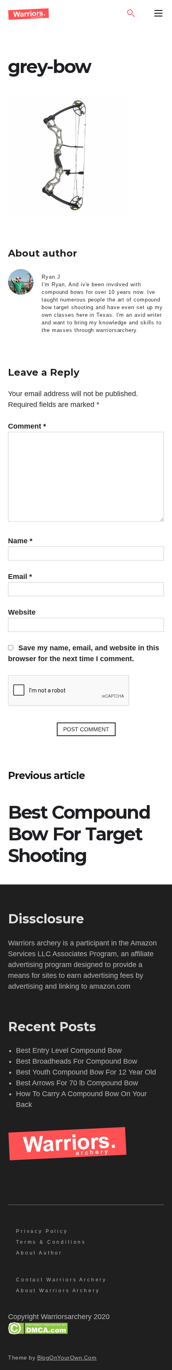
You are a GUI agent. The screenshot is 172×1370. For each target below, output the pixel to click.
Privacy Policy (42, 1231)
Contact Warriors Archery (61, 1280)
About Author (39, 1253)
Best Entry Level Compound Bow (69, 1050)
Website (22, 612)
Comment (27, 426)
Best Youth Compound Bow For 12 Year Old (86, 1072)
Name (20, 541)
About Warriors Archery (58, 1290)
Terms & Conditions (51, 1242)
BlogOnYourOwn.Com (67, 1357)
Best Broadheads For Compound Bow (76, 1061)
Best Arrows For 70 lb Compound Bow (77, 1083)
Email (20, 577)
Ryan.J (51, 277)
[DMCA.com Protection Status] (38, 1332)
